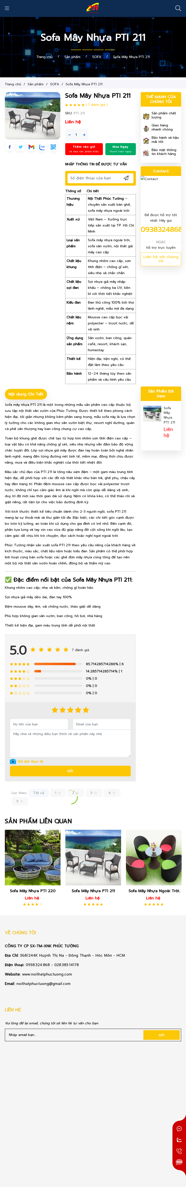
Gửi (70, 771)
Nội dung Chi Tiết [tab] (25, 394)
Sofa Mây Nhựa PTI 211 (169, 415)
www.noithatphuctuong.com (47, 974)
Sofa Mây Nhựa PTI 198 (154, 890)
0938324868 (161, 229)
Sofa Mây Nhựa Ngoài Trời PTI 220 (93, 890)
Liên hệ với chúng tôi (160, 259)
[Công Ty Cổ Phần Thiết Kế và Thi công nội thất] (93, 8)
